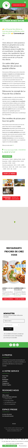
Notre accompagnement (9, 404)
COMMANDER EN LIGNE (19, 5)
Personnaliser (23, 445)
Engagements (5, 383)
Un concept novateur (9, 400)
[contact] (17, 345)
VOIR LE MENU (8, 299)
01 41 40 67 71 (5, 296)
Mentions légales (6, 385)
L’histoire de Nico (8, 398)
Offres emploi (5, 395)
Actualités (4, 381)
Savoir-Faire (5, 376)
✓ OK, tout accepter (9, 445)
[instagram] (14, 345)
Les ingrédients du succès (10, 402)
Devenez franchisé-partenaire (9, 397)
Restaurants (5, 379)
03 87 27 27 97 (9, 152)
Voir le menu (9, 174)
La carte (4, 377)
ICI (12, 145)
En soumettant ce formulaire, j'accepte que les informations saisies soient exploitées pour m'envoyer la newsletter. (13, 335)
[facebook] (10, 345)
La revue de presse (7, 414)
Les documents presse (7, 416)
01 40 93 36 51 (17, 296)
